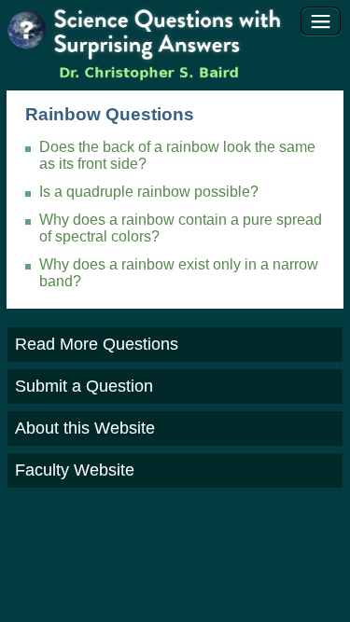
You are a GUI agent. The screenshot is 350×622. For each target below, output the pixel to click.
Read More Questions (96, 344)
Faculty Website (74, 470)
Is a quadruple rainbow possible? (149, 192)
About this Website (85, 428)
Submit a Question (84, 386)
